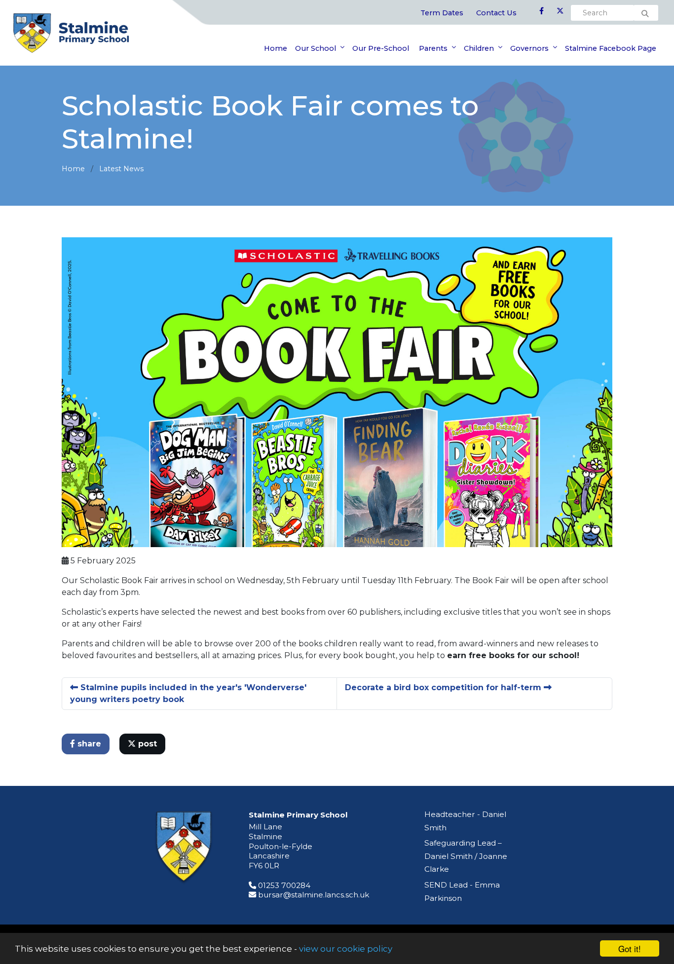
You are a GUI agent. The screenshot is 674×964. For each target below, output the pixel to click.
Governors (529, 48)
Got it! (629, 948)
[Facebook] (541, 11)
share (88, 743)
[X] (560, 11)
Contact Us (496, 12)
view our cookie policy (345, 949)
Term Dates (441, 12)
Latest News (121, 168)
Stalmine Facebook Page (610, 48)
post (146, 743)
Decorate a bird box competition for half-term (444, 687)
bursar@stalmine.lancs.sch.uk (313, 894)
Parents (432, 48)
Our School (315, 48)
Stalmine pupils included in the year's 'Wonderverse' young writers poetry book (188, 693)
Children (479, 48)
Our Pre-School (380, 48)
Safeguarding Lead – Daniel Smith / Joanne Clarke (465, 856)
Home (275, 48)
